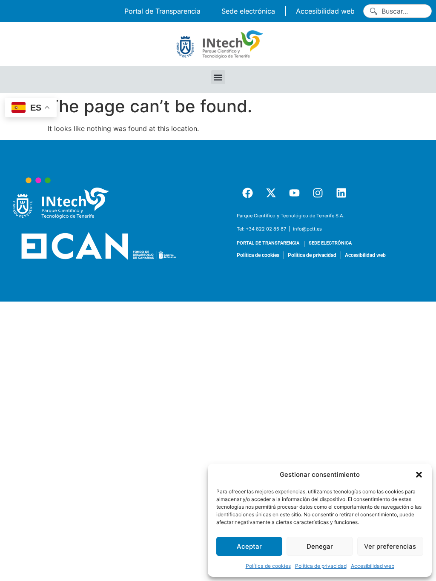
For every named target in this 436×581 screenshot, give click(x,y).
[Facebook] (247, 193)
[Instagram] (317, 193)
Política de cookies (268, 566)
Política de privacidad (321, 566)
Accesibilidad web (372, 566)
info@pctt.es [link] (307, 229)
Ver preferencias (390, 546)
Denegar (320, 546)
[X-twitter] (270, 193)
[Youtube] (294, 193)
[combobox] (397, 11)
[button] (419, 474)
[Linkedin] (341, 193)
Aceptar (249, 546)
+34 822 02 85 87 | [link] (269, 229)
